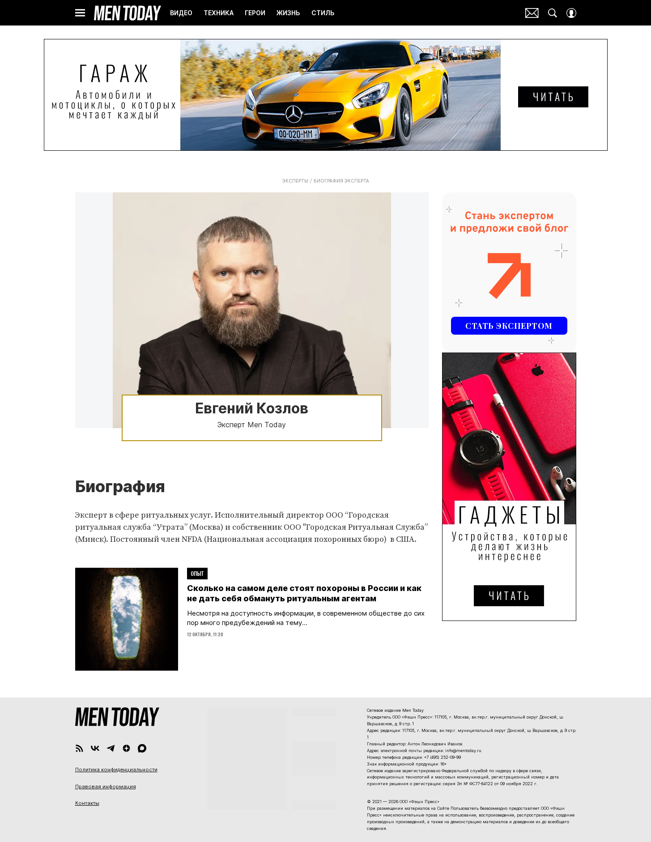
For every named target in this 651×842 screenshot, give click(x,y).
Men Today (127, 13)
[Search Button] (552, 13)
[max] (142, 748)
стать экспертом (509, 325)
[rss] (79, 748)
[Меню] (80, 13)
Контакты (87, 803)
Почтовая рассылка (532, 13)
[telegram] (110, 748)
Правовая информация (105, 786)
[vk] (95, 748)
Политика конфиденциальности (116, 769)
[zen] (126, 748)
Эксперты (295, 180)
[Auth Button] (571, 13)
